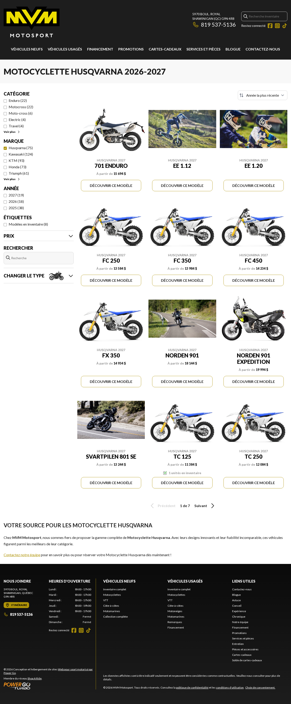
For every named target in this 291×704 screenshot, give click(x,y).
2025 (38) (16, 208)
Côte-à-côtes (111, 605)
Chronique (238, 616)
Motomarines (111, 611)
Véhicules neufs (27, 49)
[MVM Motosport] (32, 22)
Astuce (236, 600)
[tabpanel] (70, 606)
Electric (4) (17, 119)
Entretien (238, 644)
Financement (100, 49)
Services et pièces (203, 49)
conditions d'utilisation (230, 687)
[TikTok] (284, 25)
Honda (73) (17, 167)
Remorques (175, 622)
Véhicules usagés (65, 49)
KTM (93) (16, 160)
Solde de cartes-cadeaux (247, 660)
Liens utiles (243, 581)
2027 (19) (16, 195)
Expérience (239, 611)
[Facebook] (270, 25)
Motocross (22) (21, 107)
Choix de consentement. (260, 687)
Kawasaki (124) (21, 154)
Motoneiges (175, 611)
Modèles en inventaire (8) (28, 224)
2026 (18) (16, 201)
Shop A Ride (35, 678)
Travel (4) (16, 126)
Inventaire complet (114, 589)
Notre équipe (240, 622)
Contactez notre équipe (22, 555)
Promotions (131, 49)
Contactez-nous (263, 49)
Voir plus (9, 131)
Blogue (233, 49)
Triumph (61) (19, 173)
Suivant (200, 505)
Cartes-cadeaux (165, 49)
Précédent (167, 505)
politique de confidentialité (192, 687)
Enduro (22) (18, 100)
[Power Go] (50, 685)
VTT (105, 600)
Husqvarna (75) (21, 148)
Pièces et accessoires (245, 649)
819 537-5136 (218, 24)
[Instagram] (277, 25)
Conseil (236, 605)
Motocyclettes (112, 594)
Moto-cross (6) (21, 113)
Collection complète (115, 616)
